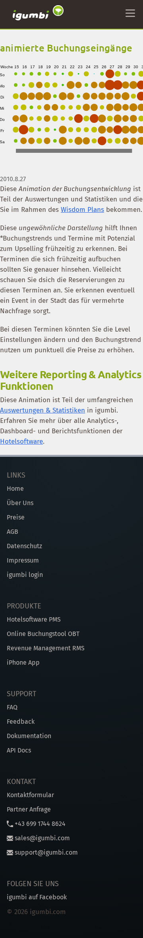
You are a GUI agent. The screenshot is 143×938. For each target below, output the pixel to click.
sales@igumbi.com (41, 838)
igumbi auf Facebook (37, 897)
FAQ (12, 707)
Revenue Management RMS (46, 648)
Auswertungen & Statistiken (42, 410)
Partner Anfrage (29, 809)
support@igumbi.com (45, 852)
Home (15, 488)
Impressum (23, 560)
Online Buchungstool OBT (43, 634)
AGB (12, 531)
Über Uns (20, 503)
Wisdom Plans (82, 209)
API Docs (19, 750)
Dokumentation (29, 736)
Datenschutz (24, 546)
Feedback (21, 721)
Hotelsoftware (21, 441)
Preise (16, 517)
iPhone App (23, 662)
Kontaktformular (30, 795)
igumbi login (25, 575)
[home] (38, 14)
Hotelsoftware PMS (34, 619)
